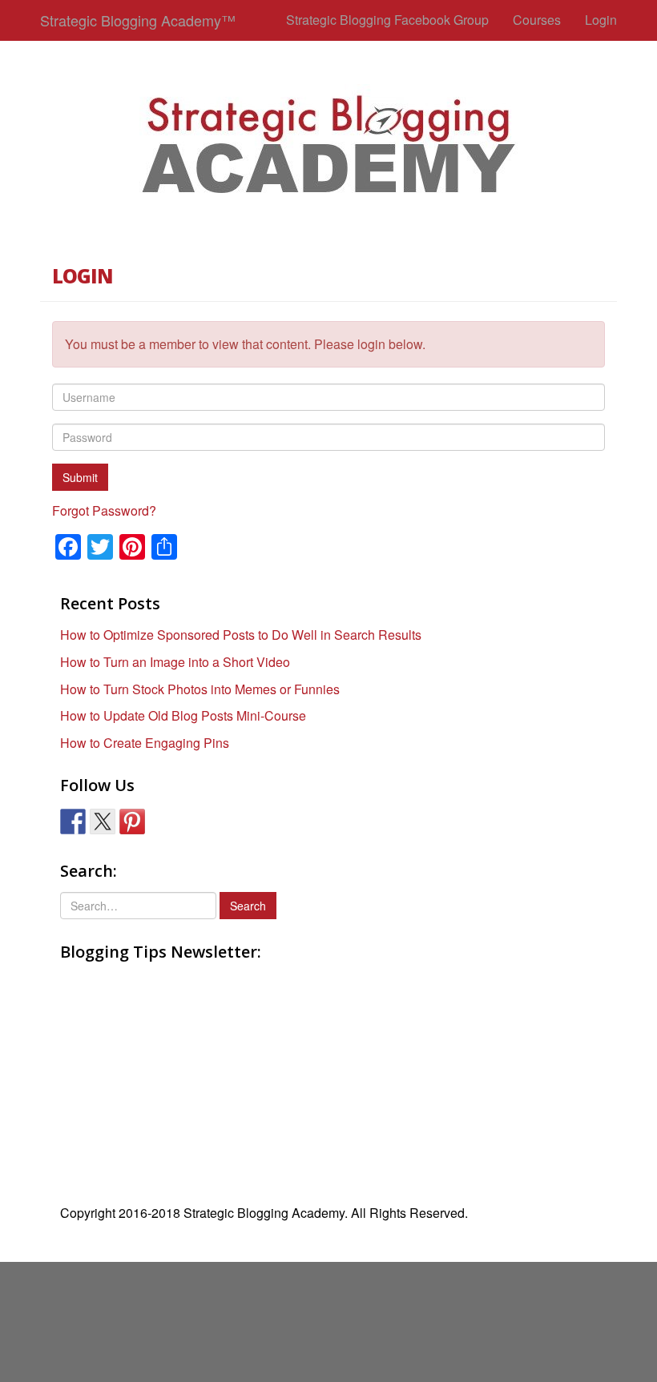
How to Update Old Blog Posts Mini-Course (183, 715)
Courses (537, 19)
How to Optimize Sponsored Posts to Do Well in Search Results (240, 634)
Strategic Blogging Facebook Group (387, 19)
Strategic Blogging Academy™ (138, 20)
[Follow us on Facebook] (73, 821)
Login (601, 19)
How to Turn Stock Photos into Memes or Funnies (200, 689)
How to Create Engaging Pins (144, 742)
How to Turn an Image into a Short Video (175, 662)
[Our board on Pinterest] (132, 821)
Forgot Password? (104, 510)
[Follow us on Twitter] (102, 821)
